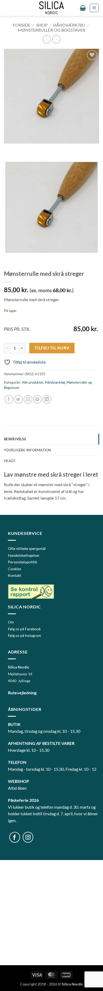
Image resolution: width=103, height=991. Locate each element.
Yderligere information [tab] (27, 450)
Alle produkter (32, 382)
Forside (21, 24)
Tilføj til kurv (52, 347)
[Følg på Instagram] (28, 837)
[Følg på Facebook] (14, 837)
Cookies (14, 569)
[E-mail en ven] (28, 399)
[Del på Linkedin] (47, 399)
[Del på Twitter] (18, 399)
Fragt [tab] (9, 461)
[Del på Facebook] (8, 399)
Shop (42, 24)
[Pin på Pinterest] (37, 399)
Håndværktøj (69, 24)
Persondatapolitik (22, 562)
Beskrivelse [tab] (15, 439)
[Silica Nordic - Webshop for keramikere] (51, 8)
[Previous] (9, 149)
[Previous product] (56, 39)
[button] (83, 8)
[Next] (23, 149)
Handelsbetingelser (24, 555)
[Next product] (47, 39)
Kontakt (14, 575)
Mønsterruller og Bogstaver (51, 29)
